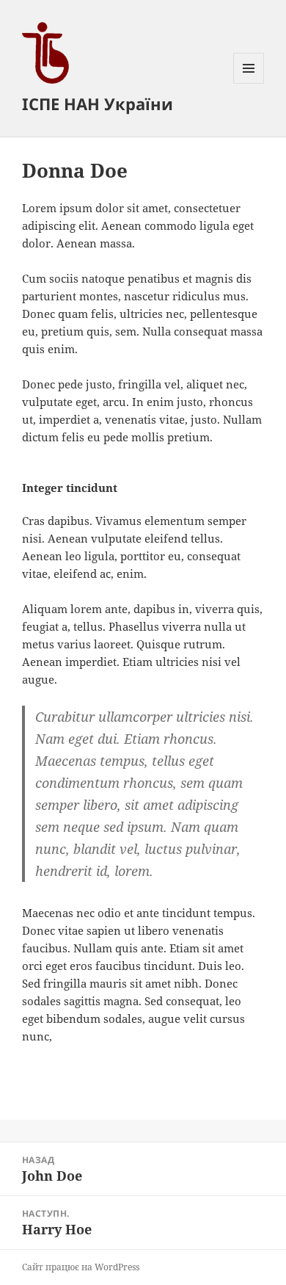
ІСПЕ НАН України (97, 104)
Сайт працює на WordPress (80, 1267)
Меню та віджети (249, 83)
